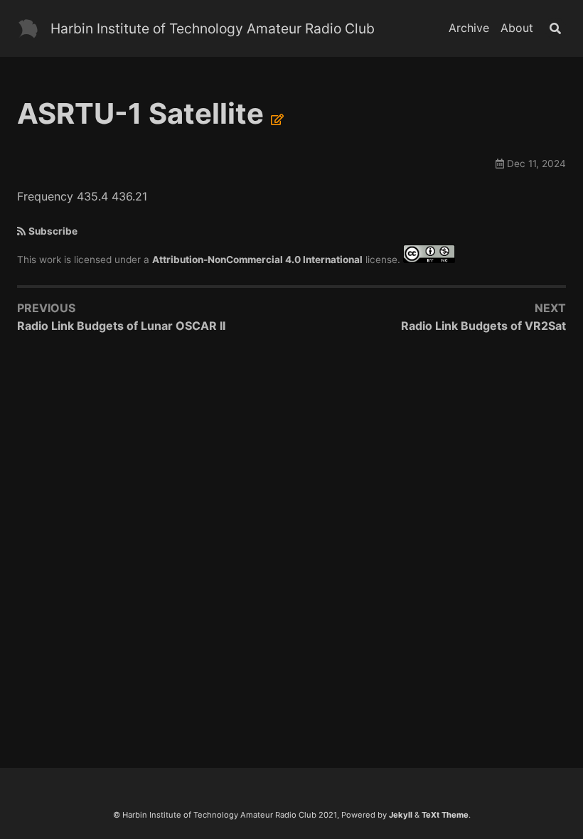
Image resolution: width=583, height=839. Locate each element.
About (517, 28)
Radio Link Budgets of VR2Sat (483, 326)
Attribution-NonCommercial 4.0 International (257, 259)
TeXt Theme (445, 815)
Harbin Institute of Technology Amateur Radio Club (212, 28)
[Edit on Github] (277, 119)
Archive (469, 28)
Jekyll (400, 815)
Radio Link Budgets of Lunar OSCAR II (121, 326)
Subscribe (52, 231)
